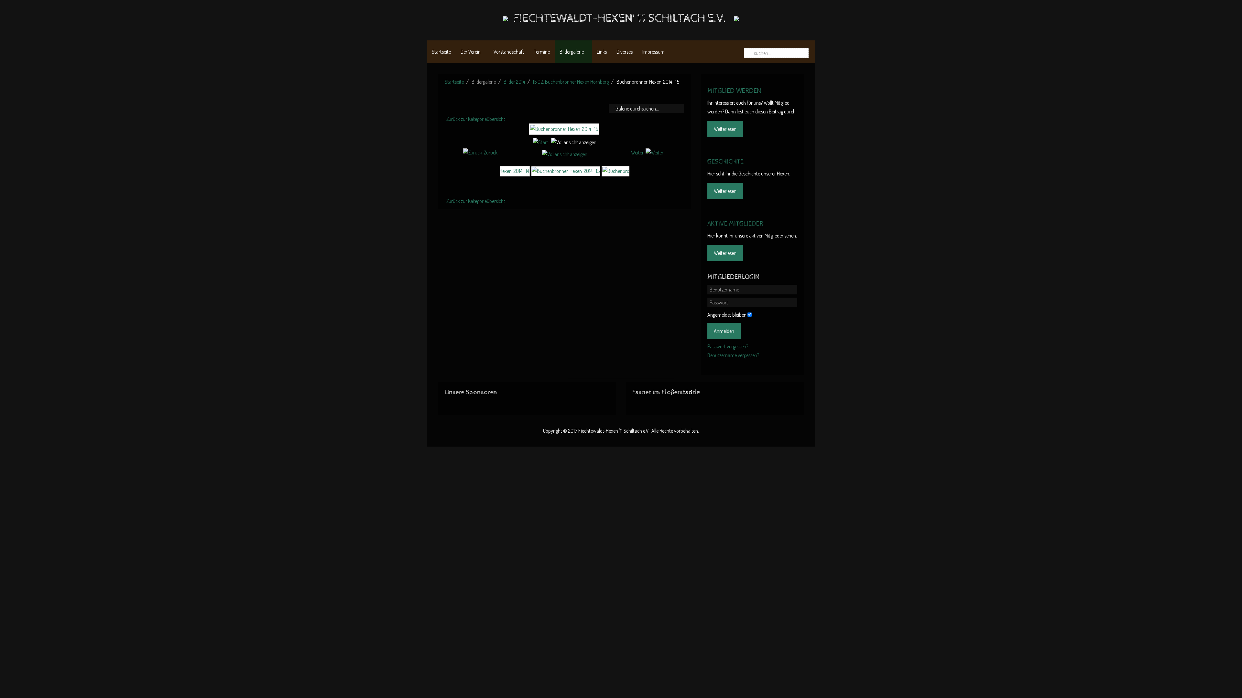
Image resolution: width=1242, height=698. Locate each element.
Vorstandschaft (509, 51)
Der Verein (471, 51)
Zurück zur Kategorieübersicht (475, 119)
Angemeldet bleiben (726, 315)
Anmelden (724, 331)
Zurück (490, 152)
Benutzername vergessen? (733, 355)
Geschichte (725, 161)
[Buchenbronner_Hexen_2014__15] (565, 132)
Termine (542, 51)
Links (602, 51)
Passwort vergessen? (727, 346)
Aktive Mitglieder (735, 223)
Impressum (653, 51)
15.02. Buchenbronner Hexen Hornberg (571, 82)
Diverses (624, 51)
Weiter (637, 152)
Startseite (441, 51)
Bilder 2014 (514, 82)
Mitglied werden (734, 91)
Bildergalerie (572, 51)
